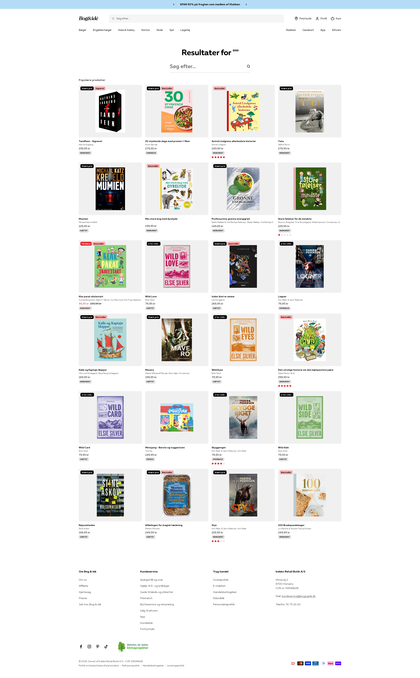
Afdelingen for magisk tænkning (163, 525)
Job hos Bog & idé (90, 604)
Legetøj (185, 30)
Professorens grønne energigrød (231, 218)
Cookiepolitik (221, 579)
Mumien (83, 218)
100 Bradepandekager (291, 525)
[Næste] (246, 4)
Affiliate (83, 585)
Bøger (82, 30)
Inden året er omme (223, 296)
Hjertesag (85, 592)
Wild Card (84, 447)
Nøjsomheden (87, 525)
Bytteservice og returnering (157, 604)
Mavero (149, 369)
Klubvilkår (218, 598)
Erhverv (336, 30)
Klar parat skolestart (91, 296)
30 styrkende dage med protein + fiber (167, 141)
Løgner (282, 296)
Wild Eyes (217, 369)
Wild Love (151, 296)
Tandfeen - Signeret (90, 141)
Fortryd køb (147, 629)
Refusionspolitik (130, 665)
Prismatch (146, 598)
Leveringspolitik (175, 665)
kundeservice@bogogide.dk (298, 596)
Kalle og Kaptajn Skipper (93, 369)
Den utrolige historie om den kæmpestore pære (305, 369)
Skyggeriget (219, 447)
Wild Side (283, 447)
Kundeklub (146, 622)
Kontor (145, 30)
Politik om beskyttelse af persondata (99, 665)
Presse (83, 598)
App (323, 30)
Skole (159, 30)
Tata (281, 141)
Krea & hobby (126, 30)
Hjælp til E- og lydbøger (154, 585)
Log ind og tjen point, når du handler (210, 4)
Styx (214, 525)
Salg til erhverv (149, 610)
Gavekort (308, 30)
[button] (218, 157)
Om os (83, 579)
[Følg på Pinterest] (97, 646)
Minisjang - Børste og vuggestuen (165, 447)
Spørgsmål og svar (151, 579)
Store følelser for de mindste (295, 218)
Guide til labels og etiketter (156, 592)
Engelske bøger (102, 30)
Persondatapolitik (224, 604)
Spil (171, 30)
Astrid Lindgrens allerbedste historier (234, 141)
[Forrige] (173, 4)
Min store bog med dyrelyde (161, 218)
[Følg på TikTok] (106, 646)
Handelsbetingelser (225, 592)
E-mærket (219, 585)
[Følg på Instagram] (89, 646)
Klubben (291, 30)
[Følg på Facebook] (81, 646)
